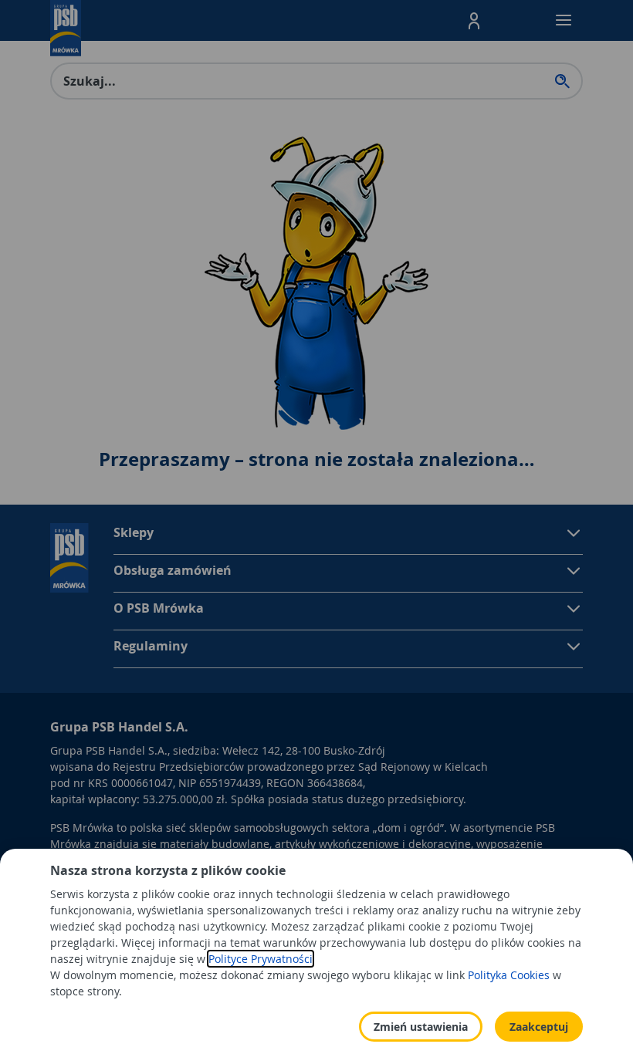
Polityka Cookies (509, 975)
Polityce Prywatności (260, 958)
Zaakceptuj (538, 1026)
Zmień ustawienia (421, 1026)
